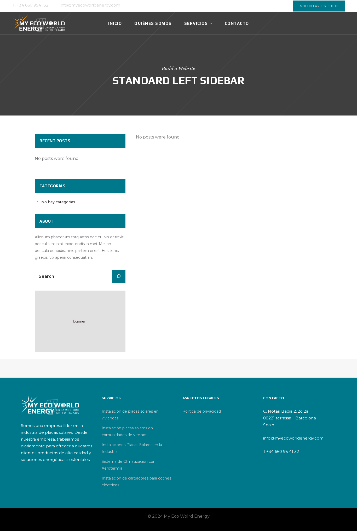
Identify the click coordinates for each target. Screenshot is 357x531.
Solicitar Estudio (319, 6)
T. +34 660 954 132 (30, 5)
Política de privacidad (201, 411)
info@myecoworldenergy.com (90, 5)
